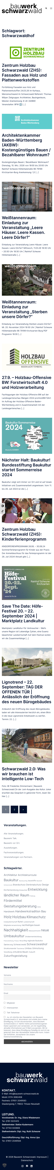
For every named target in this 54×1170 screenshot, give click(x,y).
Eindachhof (23, 890)
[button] (46, 8)
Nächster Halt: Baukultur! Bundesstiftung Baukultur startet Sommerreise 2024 (26, 467)
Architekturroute (27, 875)
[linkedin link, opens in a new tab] (32, 1165)
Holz (8, 917)
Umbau (28, 948)
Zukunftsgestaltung (15, 955)
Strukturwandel (10, 948)
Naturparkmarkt (34, 931)
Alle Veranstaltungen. (14, 833)
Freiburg (32, 896)
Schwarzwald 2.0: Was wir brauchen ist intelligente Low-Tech (24, 773)
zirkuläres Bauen (20, 952)
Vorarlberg (8, 952)
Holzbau (19, 917)
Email (6, 993)
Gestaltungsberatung (20, 906)
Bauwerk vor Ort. (12, 843)
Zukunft (32, 952)
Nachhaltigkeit (16, 930)
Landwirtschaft (28, 922)
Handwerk (9, 911)
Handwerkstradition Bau (30, 911)
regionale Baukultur (35, 941)
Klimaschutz (36, 917)
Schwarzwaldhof (37, 944)
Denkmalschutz (33, 884)
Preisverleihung (9, 941)
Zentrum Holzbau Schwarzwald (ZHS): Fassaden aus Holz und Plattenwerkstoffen (24, 72)
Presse (16, 941)
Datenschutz (27, 1160)
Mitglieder (10, 1003)
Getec (39, 907)
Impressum (42, 1157)
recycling (23, 941)
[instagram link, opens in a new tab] (22, 1165)
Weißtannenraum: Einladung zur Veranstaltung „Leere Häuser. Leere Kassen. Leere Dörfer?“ (23, 227)
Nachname (8, 984)
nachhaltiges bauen (31, 925)
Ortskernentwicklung (33, 937)
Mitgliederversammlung (12, 925)
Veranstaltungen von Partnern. (18, 857)
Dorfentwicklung (11, 890)
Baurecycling (23, 881)
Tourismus (20, 948)
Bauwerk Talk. (10, 838)
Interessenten (12, 1008)
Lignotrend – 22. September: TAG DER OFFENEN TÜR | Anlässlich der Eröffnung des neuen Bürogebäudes (26, 692)
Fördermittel (13, 901)
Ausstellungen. (10, 847)
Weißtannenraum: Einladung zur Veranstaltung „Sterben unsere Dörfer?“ (24, 309)
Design (45, 884)
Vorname (7, 975)
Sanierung (8, 944)
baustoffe (32, 881)
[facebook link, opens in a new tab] (27, 1165)
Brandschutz (19, 884)
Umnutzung (38, 948)
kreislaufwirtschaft (10, 922)
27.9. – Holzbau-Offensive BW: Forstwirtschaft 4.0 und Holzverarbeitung (26, 382)
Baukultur (11, 880)
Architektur (10, 875)
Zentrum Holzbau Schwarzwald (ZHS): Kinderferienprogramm (24, 534)
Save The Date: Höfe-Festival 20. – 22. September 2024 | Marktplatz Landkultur (23, 613)
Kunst (20, 921)
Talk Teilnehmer (13, 1012)
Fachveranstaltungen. (14, 852)
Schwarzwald (19, 944)
